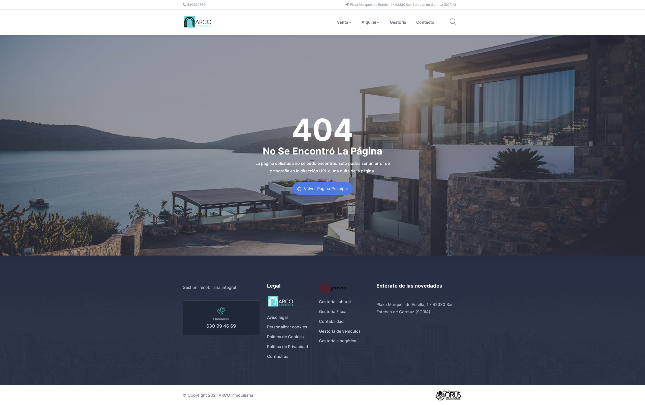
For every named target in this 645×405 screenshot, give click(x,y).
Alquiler (369, 22)
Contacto (425, 22)
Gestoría (398, 22)
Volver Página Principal (326, 188)
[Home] (198, 22)
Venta (342, 22)
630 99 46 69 (221, 326)
